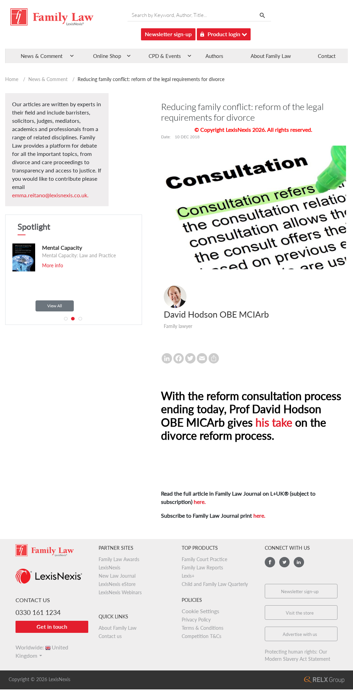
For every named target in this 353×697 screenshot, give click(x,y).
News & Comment (48, 79)
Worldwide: (42, 647)
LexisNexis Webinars (120, 592)
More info (119, 274)
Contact (326, 56)
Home (11, 79)
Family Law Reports (202, 567)
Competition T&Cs (201, 636)
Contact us (110, 636)
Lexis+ (188, 576)
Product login (225, 34)
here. (200, 501)
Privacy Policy (196, 620)
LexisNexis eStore (117, 584)
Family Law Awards (119, 559)
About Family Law (271, 56)
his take (273, 422)
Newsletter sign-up (168, 34)
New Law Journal (117, 576)
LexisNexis (109, 567)
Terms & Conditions (202, 628)
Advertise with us (300, 634)
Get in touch (52, 626)
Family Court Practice (204, 559)
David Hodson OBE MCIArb (216, 314)
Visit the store (300, 613)
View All (54, 305)
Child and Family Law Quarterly (215, 584)
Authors (214, 56)
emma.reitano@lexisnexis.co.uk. (50, 195)
